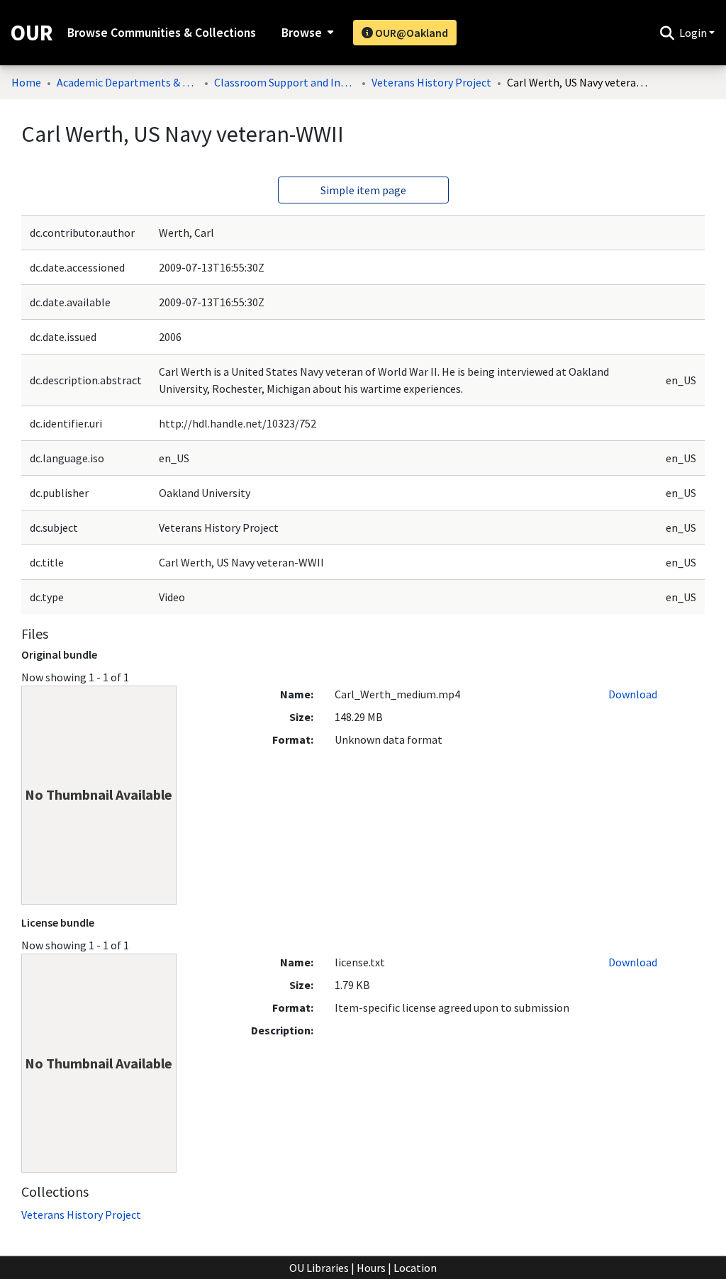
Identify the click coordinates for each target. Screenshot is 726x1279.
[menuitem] (306, 32)
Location (415, 1268)
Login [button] (694, 33)
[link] (81, 1214)
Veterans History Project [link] (431, 82)
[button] (667, 32)
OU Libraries (319, 1268)
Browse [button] (301, 32)
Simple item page (363, 190)
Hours (371, 1268)
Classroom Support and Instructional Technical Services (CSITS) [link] (285, 82)
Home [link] (26, 82)
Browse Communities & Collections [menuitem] (161, 32)
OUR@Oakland (410, 33)
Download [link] (632, 694)
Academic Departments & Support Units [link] (128, 82)
